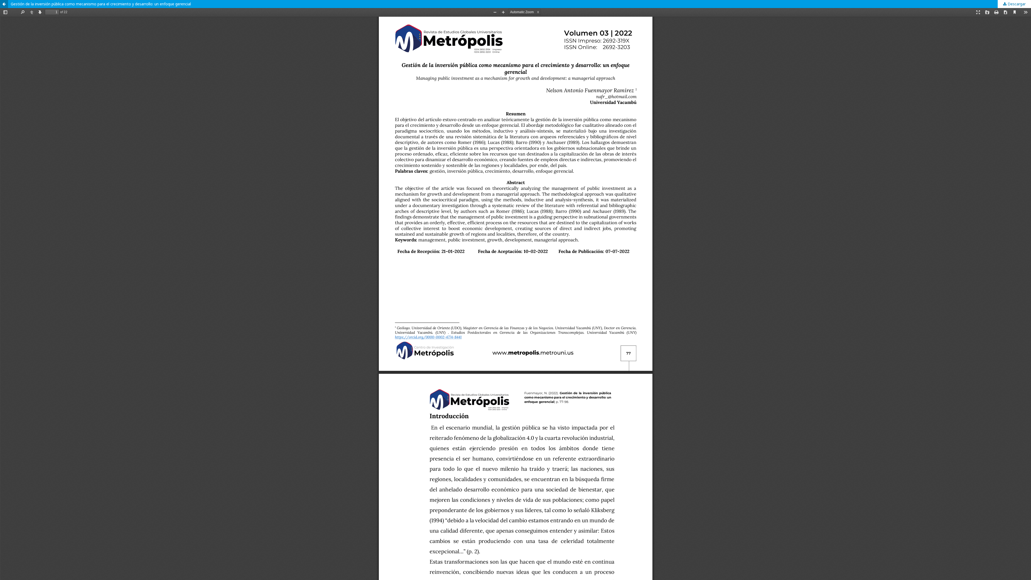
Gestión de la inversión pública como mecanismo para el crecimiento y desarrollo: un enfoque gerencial (101, 3)
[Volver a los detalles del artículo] (4, 4)
